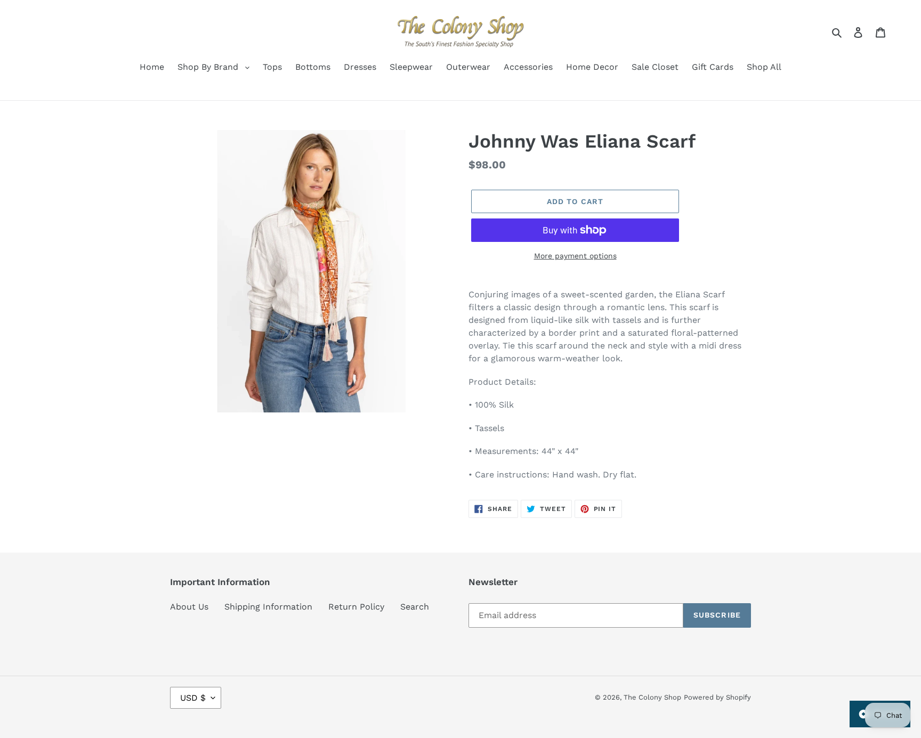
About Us (189, 607)
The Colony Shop (652, 697)
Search (414, 607)
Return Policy (356, 607)
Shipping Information (268, 607)
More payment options (575, 256)
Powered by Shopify (717, 697)
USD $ (193, 698)
